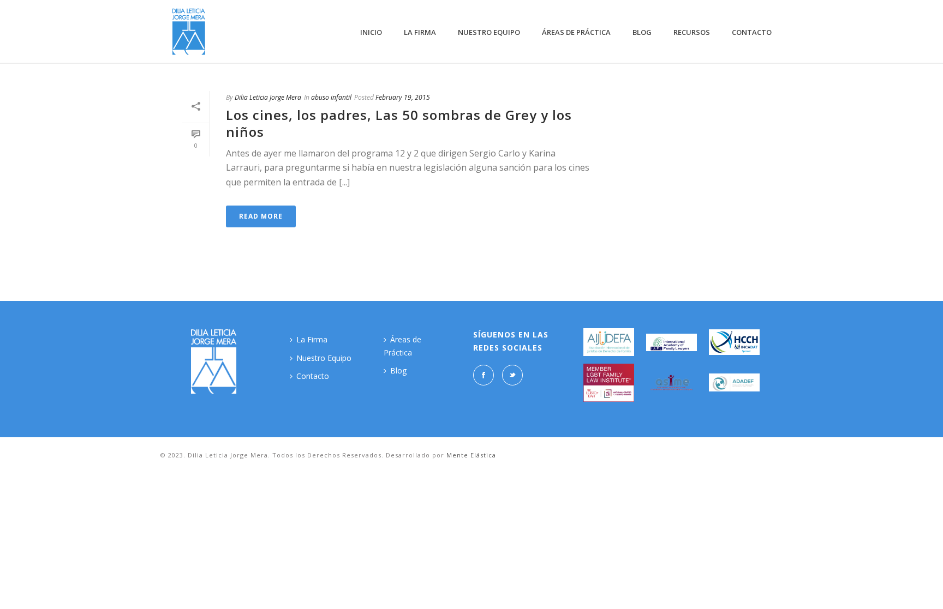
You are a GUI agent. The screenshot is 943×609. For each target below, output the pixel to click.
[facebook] (483, 375)
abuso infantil (331, 97)
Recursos (691, 32)
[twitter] (512, 375)
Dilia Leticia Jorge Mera (268, 97)
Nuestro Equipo (489, 32)
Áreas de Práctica (576, 32)
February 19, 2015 (402, 97)
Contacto (752, 32)
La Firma (420, 32)
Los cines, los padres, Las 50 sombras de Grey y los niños (399, 123)
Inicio (371, 32)
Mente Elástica (471, 455)
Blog (642, 32)
